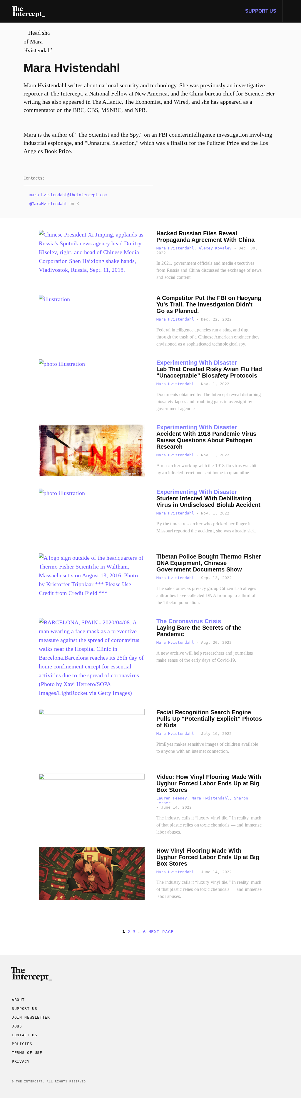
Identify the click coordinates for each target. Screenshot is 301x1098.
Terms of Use (27, 1052)
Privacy (21, 1061)
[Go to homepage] (28, 11)
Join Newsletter (31, 1017)
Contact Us (24, 1035)
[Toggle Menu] (291, 11)
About (18, 1000)
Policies (22, 1044)
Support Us (260, 11)
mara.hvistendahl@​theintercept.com (68, 194)
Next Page (161, 932)
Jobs (17, 1026)
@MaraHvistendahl (48, 203)
